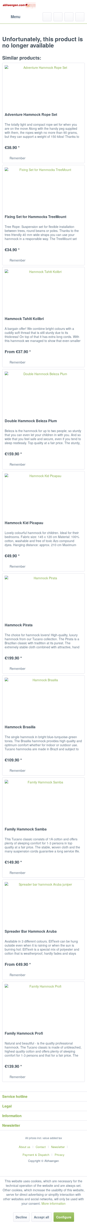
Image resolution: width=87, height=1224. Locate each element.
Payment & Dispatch (36, 1155)
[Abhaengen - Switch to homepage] (19, 6)
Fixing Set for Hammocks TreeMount (35, 216)
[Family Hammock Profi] (43, 1004)
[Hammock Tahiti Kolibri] (43, 289)
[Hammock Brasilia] (43, 698)
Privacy (59, 1155)
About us (24, 1147)
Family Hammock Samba (26, 829)
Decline (21, 1217)
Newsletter (58, 1147)
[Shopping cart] (79, 16)
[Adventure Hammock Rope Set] (43, 85)
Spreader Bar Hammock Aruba (31, 931)
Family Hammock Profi (24, 1033)
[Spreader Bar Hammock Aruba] (43, 902)
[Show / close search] (47, 16)
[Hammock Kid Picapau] (43, 494)
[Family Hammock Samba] (43, 800)
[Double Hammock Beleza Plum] (43, 392)
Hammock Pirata (19, 625)
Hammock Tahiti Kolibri (24, 318)
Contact (41, 1147)
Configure (63, 1217)
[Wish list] (58, 16)
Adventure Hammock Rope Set (31, 114)
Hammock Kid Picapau (24, 523)
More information (53, 1203)
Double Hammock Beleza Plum (31, 421)
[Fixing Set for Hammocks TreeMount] (43, 187)
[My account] (68, 16)
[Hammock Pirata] (43, 596)
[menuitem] (11, 16)
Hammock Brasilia (20, 727)
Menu (15, 16)
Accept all (41, 1217)
